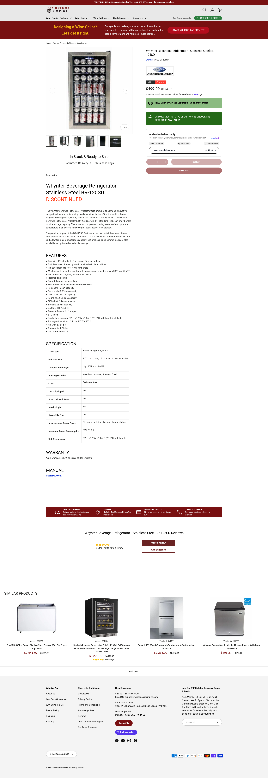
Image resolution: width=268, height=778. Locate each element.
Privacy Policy (85, 699)
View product (37, 620)
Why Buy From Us (55, 705)
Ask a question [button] (158, 549)
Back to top (134, 671)
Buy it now (183, 171)
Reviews (82, 716)
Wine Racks (81, 18)
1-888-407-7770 (131, 693)
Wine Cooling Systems (57, 18)
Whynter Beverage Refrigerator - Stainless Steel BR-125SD (70, 43)
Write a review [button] (158, 542)
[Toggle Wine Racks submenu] (89, 18)
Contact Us (83, 693)
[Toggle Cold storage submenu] (128, 18)
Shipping (50, 716)
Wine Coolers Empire (60, 768)
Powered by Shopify (76, 768)
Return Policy (52, 710)
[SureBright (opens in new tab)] (215, 138)
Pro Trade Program (87, 727)
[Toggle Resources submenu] (145, 18)
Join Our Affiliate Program (91, 721)
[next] (261, 630)
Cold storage (119, 18)
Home (48, 43)
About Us (50, 693)
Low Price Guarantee (56, 699)
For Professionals (182, 18)
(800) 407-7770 (172, 116)
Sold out (196, 162)
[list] (89, 90)
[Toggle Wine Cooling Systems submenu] (70, 18)
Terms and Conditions (89, 705)
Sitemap (50, 721)
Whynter (149, 60)
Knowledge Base (86, 710)
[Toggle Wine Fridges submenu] (108, 18)
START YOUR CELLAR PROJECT (188, 30)
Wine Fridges (100, 18)
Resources (138, 18)
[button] (89, 175)
